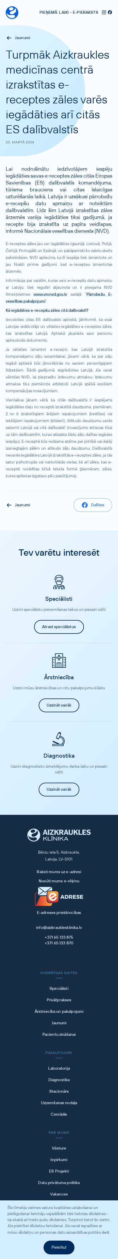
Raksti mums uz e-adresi (59, 872)
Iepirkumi (58, 1160)
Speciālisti (59, 989)
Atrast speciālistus (59, 627)
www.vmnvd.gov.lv (50, 294)
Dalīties (97, 505)
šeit (105, 1233)
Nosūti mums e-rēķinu (59, 881)
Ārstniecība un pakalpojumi (59, 1012)
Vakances (59, 1194)
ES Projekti (59, 1171)
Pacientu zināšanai (59, 1035)
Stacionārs (59, 1091)
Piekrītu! (59, 1247)
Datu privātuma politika (59, 1183)
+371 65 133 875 (59, 937)
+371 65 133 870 (59, 943)
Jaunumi (22, 38)
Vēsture (59, 1148)
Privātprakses (59, 1000)
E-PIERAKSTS (85, 13)
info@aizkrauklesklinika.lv (59, 928)
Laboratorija (59, 1069)
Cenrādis (59, 1114)
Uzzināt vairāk (59, 705)
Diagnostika (59, 1080)
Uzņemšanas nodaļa (59, 1103)
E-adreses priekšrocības (59, 913)
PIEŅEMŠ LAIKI (54, 13)
